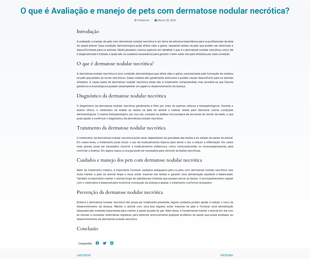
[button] (97, 243)
